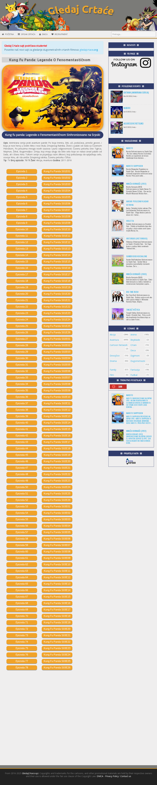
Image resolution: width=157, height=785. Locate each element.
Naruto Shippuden (134, 165)
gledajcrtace (89, 49)
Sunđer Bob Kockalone (136, 256)
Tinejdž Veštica (133, 309)
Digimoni (135, 355)
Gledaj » (135, 96)
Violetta (130, 220)
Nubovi (127, 108)
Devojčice (115, 355)
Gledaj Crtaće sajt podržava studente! (25, 45)
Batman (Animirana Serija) (136, 92)
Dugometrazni (137, 361)
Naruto (129, 148)
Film (112, 374)
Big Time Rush (132, 291)
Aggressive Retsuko (133, 123)
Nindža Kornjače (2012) (136, 183)
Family (113, 369)
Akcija (113, 334)
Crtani (133, 345)
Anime (133, 334)
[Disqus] (52, 716)
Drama (113, 361)
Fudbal (133, 374)
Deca (133, 350)
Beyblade (135, 339)
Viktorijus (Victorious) (136, 238)
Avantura (114, 339)
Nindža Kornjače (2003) (136, 274)
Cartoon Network (118, 345)
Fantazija (135, 369)
